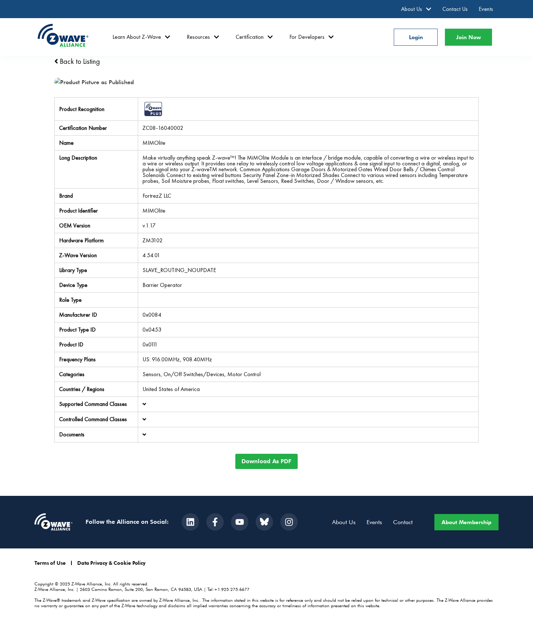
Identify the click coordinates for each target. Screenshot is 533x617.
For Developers (307, 37)
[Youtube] (239, 522)
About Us (411, 9)
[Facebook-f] (215, 522)
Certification (250, 37)
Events (486, 9)
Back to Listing (79, 61)
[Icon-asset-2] (264, 522)
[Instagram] (289, 522)
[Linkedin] (190, 522)
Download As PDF (266, 461)
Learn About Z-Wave (136, 37)
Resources (198, 37)
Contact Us (455, 9)
